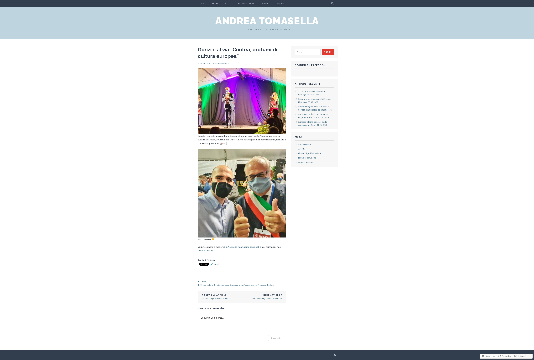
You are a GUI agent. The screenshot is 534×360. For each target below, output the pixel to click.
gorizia (254, 285)
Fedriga (247, 285)
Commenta (276, 338)
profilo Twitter (205, 250)
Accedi (301, 148)
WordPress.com (305, 162)
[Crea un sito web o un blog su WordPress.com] (335, 355)
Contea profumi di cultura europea (214, 285)
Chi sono (280, 3)
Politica (228, 3)
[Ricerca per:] (308, 52)
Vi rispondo (265, 3)
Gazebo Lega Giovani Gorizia (216, 297)
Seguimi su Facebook (310, 65)
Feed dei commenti (307, 157)
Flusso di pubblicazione (309, 153)
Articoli (215, 3)
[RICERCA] (332, 3)
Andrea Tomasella (267, 21)
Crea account (304, 144)
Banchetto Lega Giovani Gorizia (267, 297)
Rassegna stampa (246, 3)
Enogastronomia (236, 285)
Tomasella (262, 285)
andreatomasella (222, 63)
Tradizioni (271, 285)
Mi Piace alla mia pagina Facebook (241, 246)
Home (203, 3)
